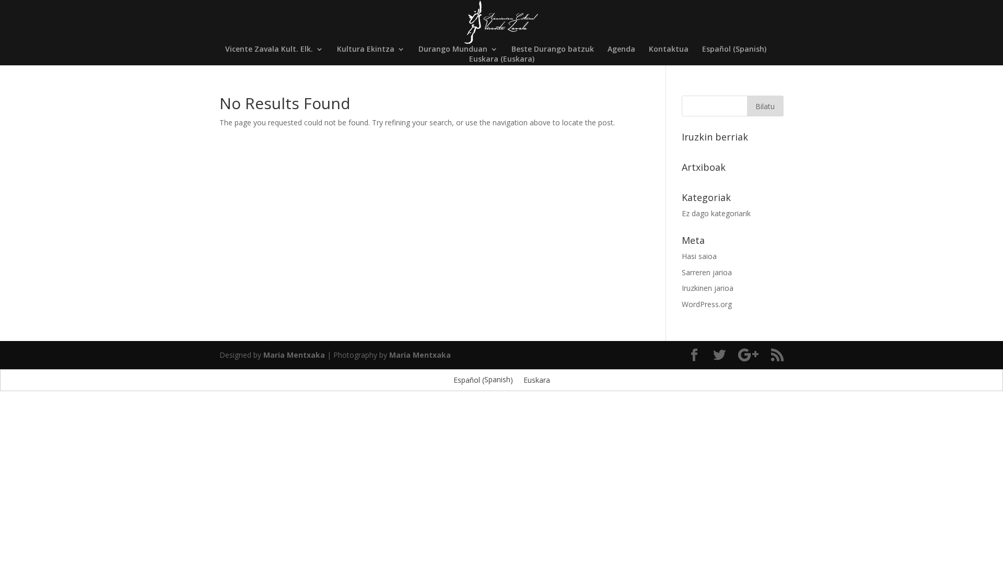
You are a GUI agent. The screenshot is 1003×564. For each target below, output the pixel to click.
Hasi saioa (699, 256)
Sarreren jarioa (707, 272)
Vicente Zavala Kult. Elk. (269, 49)
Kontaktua (669, 49)
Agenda (621, 49)
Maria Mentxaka (294, 355)
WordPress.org (707, 304)
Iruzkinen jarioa (707, 288)
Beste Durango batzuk (552, 49)
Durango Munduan (452, 49)
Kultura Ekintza (365, 49)
